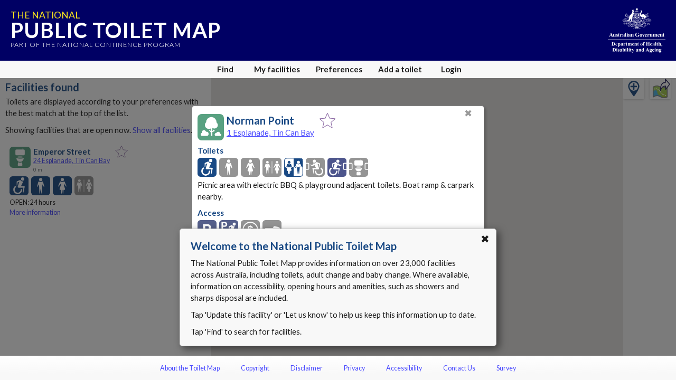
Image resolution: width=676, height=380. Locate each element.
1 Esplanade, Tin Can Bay (270, 132)
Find (225, 69)
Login (451, 69)
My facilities (277, 69)
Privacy (354, 368)
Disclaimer (306, 368)
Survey (506, 368)
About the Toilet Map (190, 368)
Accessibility (404, 368)
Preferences (339, 69)
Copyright (255, 368)
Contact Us (459, 368)
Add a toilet (400, 69)
